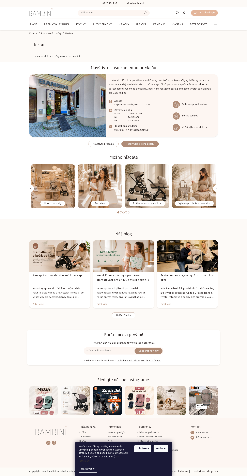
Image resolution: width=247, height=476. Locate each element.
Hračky (82, 441)
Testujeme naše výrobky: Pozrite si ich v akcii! (186, 278)
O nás (110, 441)
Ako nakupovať (115, 437)
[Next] (216, 188)
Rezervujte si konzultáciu (140, 144)
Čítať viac (38, 304)
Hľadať (145, 13)
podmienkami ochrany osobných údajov (139, 361)
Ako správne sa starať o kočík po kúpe (58, 275)
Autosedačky (85, 437)
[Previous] (30, 188)
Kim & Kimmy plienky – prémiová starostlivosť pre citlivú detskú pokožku (123, 278)
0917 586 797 (121, 130)
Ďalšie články (123, 315)
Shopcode (212, 472)
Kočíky (82, 432)
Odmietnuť (143, 449)
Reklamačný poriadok (147, 441)
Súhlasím (161, 449)
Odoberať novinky (148, 351)
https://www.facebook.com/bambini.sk (54, 443)
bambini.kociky (48, 443)
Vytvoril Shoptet (179, 472)
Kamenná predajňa (116, 432)
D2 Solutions (197, 472)
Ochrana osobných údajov (149, 437)
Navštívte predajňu (103, 144)
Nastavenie (88, 469)
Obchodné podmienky (148, 432)
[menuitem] (33, 25)
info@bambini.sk (139, 130)
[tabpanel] (52, 186)
